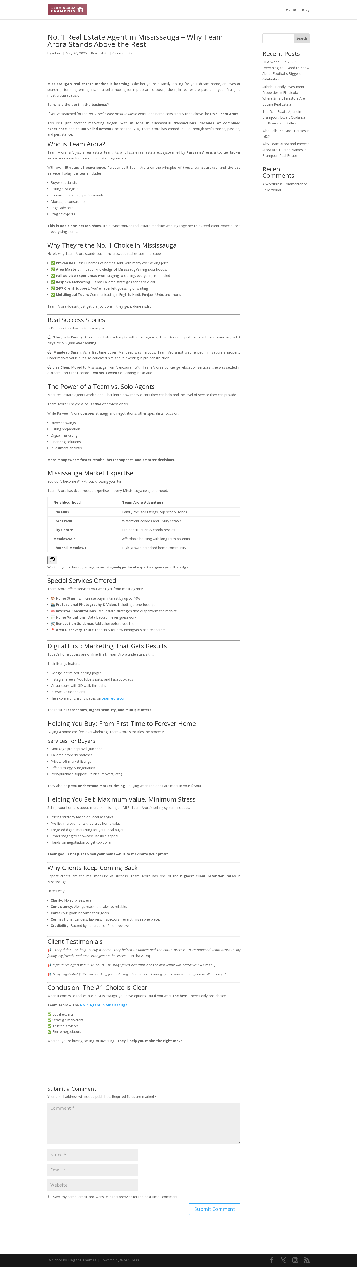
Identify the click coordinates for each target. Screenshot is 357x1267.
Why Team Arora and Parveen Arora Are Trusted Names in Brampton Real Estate (286, 150)
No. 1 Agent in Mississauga (104, 1005)
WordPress (129, 1260)
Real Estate (100, 53)
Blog (306, 10)
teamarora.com (114, 698)
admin (57, 53)
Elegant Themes (82, 1260)
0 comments (122, 53)
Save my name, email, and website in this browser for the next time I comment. (115, 1197)
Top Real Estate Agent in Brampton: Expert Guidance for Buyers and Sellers (284, 117)
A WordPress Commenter (282, 184)
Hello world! (271, 190)
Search (301, 38)
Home (291, 10)
